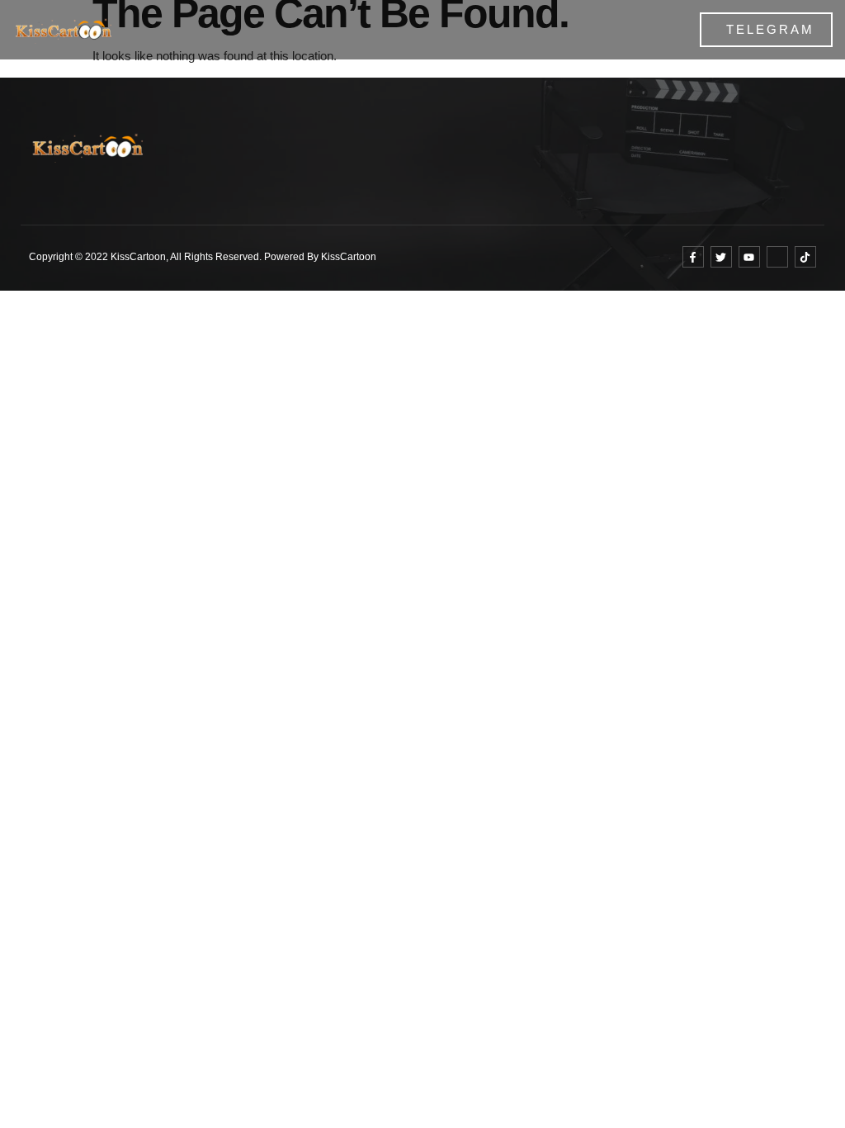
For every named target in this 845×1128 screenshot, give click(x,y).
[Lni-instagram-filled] (777, 257)
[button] (619, 30)
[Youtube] (749, 257)
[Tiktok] (805, 257)
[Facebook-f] (693, 257)
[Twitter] (721, 257)
